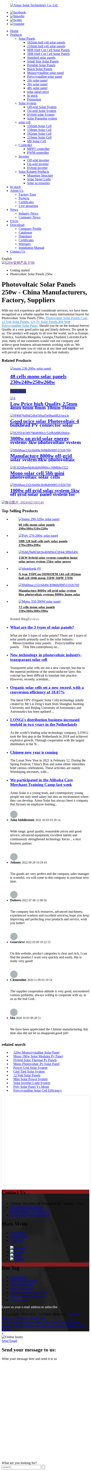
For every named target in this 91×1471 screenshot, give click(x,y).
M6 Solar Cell (36, 141)
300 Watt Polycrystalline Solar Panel (36, 323)
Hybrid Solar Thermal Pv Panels (35, 1060)
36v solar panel (37, 84)
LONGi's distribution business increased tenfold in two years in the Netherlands (45, 722)
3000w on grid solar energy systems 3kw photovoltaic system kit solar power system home (45, 442)
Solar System (27, 103)
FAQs (14, 221)
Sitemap (21, 1318)
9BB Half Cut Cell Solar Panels (48, 50)
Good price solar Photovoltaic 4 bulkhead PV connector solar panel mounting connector (44, 425)
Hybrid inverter (37, 168)
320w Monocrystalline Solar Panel (36, 1052)
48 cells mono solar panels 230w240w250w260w (38, 379)
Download (17, 225)
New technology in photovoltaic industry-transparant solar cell (46, 657)
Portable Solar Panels (41, 65)
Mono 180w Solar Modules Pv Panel (38, 1056)
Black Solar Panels (39, 69)
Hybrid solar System (40, 114)
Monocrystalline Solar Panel (29, 1292)
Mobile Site (37, 1318)
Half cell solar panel (23, 1281)
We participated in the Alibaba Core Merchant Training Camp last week (41, 782)
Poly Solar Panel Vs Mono (31, 1086)
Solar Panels (27, 38)
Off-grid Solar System (42, 107)
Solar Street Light (39, 179)
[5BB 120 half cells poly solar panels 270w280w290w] (38, 535)
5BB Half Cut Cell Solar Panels (48, 54)
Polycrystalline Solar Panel (28, 1296)
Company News (29, 217)
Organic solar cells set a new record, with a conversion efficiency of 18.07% (47, 689)
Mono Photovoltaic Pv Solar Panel (36, 1064)
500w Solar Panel (47, 1322)
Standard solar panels (41, 57)
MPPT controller (38, 149)
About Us (16, 190)
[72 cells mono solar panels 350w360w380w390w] (40, 601)
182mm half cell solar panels (46, 42)
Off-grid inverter (38, 160)
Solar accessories (38, 183)
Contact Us (17, 251)
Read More (18, 391)
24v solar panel (37, 80)
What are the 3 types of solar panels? (42, 627)
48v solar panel (37, 88)
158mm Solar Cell (39, 130)
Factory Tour (27, 194)
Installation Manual (31, 247)
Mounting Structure (40, 175)
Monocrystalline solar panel (45, 73)
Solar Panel (17, 1233)
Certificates (26, 202)
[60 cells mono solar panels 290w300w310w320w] (39, 519)
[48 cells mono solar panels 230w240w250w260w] (30, 368)
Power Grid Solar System (30, 1067)
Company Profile (30, 228)
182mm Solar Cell (39, 133)
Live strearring (28, 206)
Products (16, 35)
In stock (32, 95)
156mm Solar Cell (39, 126)
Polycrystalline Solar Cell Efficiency (37, 1090)
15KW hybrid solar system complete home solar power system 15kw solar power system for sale (48, 561)
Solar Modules (23, 1325)
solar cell (24, 122)
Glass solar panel (21, 1284)
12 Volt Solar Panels (15, 322)
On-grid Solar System (41, 111)
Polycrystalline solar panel (44, 76)
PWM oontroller (38, 152)
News (14, 209)
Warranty (25, 244)
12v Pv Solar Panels (43, 322)
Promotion (34, 99)
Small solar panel (21, 1288)
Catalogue (25, 232)
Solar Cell (16, 1240)
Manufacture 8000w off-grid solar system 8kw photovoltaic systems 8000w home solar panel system (49, 594)
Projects (24, 198)
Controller (25, 145)
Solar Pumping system (42, 118)
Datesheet (25, 236)
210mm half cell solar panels (46, 46)
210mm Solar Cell (39, 137)
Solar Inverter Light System (31, 1083)
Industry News (28, 213)
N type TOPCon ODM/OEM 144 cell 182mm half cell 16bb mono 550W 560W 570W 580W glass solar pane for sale (50, 577)
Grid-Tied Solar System (17, 1322)
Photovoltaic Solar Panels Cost (66, 318)
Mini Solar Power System (30, 1079)
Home (14, 31)
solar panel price (38, 92)
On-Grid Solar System (49, 1325)
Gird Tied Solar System (29, 1071)
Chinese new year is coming (34, 752)
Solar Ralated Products (34, 171)
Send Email (9, 1341)
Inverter (24, 156)
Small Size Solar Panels (43, 61)
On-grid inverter (38, 164)
